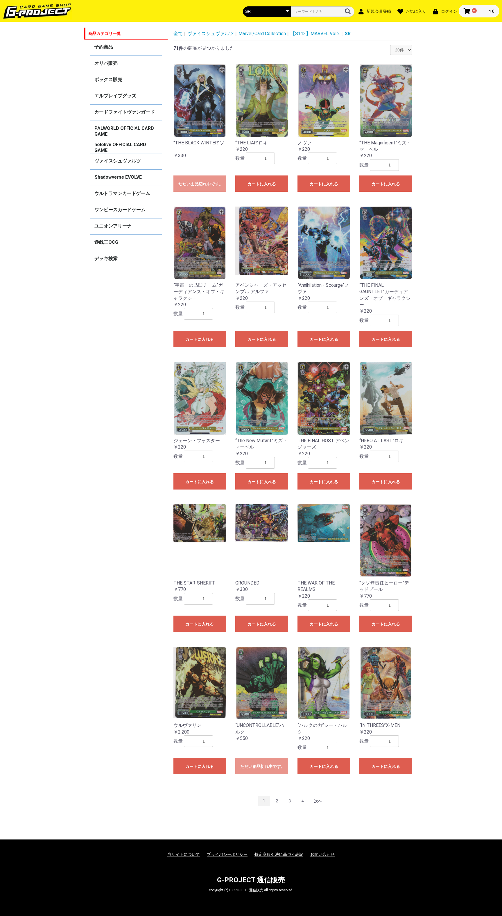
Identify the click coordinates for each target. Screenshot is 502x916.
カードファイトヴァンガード (124, 112)
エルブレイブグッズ (115, 95)
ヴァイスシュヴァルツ (117, 161)
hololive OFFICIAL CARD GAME (120, 147)
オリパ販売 (106, 63)
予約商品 (103, 47)
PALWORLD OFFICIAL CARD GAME (124, 131)
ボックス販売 (108, 79)
